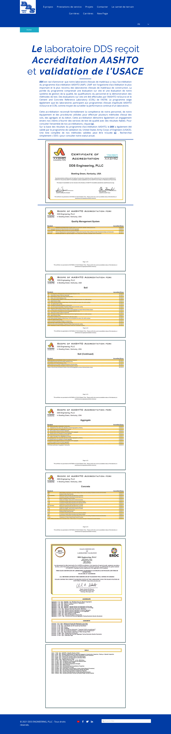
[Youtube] (78, 721)
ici (92, 123)
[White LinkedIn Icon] (91, 721)
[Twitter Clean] (87, 721)
